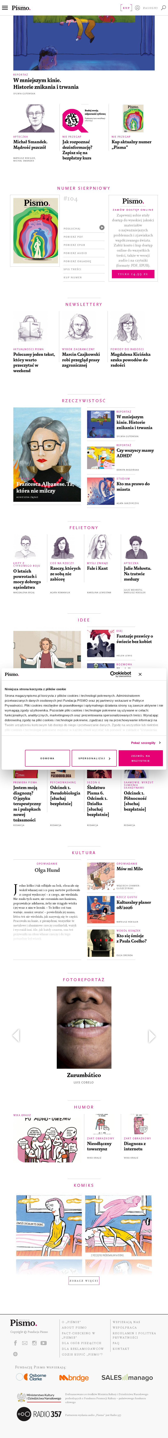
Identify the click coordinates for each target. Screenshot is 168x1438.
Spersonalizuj (91, 758)
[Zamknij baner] (151, 674)
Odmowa (47, 758)
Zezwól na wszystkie (140, 758)
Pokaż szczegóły (143, 743)
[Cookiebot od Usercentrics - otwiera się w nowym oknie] (113, 674)
